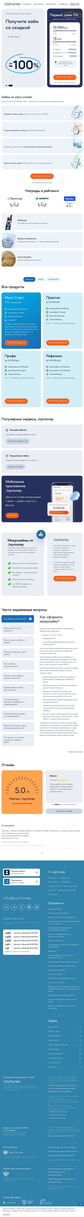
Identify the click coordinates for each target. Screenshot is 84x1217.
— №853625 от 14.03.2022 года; (57, 1112)
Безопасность (53, 882)
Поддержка (65, 882)
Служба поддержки (66, 4)
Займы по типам (54, 1031)
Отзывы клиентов (54, 886)
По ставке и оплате (55, 1058)
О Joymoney (26, 4)
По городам (52, 1067)
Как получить (39, 4)
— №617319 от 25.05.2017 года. (57, 1118)
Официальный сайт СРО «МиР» (61, 1136)
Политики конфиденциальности (28, 1211)
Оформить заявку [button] (42, 176)
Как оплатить (51, 4)
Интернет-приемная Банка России (62, 1151)
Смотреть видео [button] (16, 441)
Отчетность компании (56, 982)
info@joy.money (17, 898)
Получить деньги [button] (65, 77)
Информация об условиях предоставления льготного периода (64, 923)
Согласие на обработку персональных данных (62, 1001)
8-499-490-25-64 (13, 919)
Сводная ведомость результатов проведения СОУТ (60, 956)
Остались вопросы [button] (42, 183)
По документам (54, 1062)
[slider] (55, 31)
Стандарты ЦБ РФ (55, 974)
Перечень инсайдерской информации (62, 966)
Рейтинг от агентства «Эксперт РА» (17, 951)
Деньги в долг (53, 1040)
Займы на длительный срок (58, 1045)
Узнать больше (75, 752)
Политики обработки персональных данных (60, 1211)
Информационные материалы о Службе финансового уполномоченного (61, 1172)
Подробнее (6, 1214)
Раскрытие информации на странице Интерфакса (61, 1007)
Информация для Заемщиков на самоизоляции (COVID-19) (60, 929)
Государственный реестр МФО (61, 1155)
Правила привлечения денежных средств (63, 962)
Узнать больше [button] (15, 467)
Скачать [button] (12, 515)
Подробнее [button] (14, 49)
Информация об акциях (57, 970)
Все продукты (53, 878)
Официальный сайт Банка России (62, 1147)
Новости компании (70, 886)
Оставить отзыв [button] (64, 811)
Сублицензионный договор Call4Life (61, 995)
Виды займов (53, 1027)
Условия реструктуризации (58, 913)
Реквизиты (52, 951)
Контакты (51, 890)
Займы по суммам (54, 1036)
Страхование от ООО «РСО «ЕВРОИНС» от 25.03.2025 (63, 946)
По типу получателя (55, 1054)
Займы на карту (54, 1049)
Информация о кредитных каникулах (61, 917)
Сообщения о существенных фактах (61, 978)
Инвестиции (65, 878)
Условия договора (55, 909)
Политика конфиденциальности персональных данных (60, 935)
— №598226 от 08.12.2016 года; (57, 1115)
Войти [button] (73, 4)
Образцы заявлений (55, 941)
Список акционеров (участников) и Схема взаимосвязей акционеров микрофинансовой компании (62, 1088)
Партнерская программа (67, 890)
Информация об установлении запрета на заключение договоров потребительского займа (63, 989)
